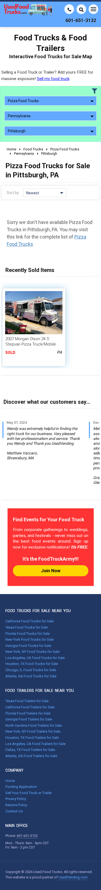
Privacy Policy (15, 799)
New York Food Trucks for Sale (29, 639)
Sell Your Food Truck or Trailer (28, 793)
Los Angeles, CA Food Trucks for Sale (35, 658)
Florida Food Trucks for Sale (27, 634)
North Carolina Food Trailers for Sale (33, 725)
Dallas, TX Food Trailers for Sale (30, 750)
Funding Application (21, 787)
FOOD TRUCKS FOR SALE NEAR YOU (38, 611)
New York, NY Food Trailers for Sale (32, 731)
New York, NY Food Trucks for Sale (32, 652)
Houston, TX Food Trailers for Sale (32, 738)
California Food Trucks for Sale (29, 621)
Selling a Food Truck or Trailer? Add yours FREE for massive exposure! (47, 75)
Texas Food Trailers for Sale (26, 701)
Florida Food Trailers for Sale (27, 713)
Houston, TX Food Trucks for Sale (31, 664)
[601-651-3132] (69, 9)
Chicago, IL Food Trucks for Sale (30, 670)
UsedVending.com (73, 877)
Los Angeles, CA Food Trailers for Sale (35, 744)
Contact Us (14, 811)
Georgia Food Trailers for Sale (28, 719)
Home (10, 781)
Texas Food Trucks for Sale (26, 627)
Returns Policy (16, 805)
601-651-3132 (27, 836)
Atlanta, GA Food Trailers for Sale (31, 756)
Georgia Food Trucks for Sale (28, 646)
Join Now (50, 570)
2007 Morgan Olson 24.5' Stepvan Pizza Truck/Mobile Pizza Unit (30, 344)
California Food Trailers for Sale (29, 707)
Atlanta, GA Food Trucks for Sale (30, 676)
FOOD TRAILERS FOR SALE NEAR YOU (39, 690)
